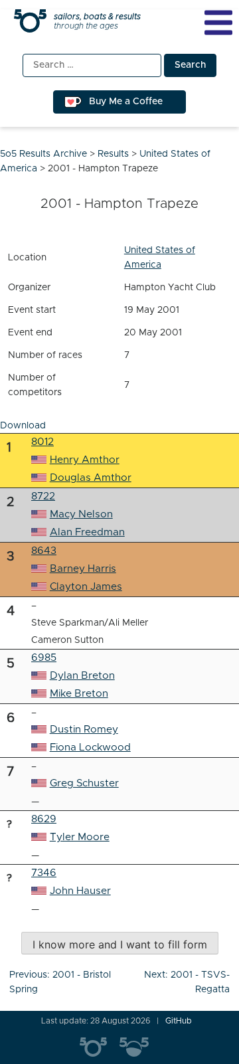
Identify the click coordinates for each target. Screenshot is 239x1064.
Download (23, 425)
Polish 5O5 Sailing (139, 1047)
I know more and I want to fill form (120, 944)
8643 (43, 551)
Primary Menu (218, 22)
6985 (43, 658)
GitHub (178, 1021)
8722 (43, 496)
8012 (42, 442)
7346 (43, 873)
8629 (43, 819)
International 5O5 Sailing (100, 1047)
